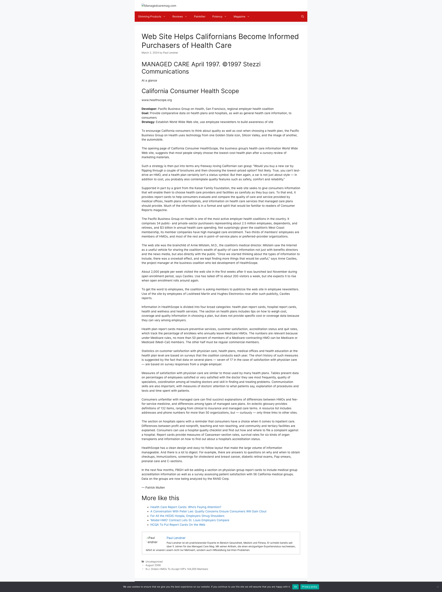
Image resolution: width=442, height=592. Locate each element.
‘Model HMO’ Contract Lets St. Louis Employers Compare (189, 520)
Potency (217, 16)
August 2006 (153, 565)
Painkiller (199, 16)
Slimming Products (149, 16)
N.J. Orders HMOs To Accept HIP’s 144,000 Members (177, 568)
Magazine (239, 16)
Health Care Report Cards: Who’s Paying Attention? (185, 507)
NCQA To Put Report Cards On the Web (177, 524)
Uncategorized (154, 561)
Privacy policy (309, 586)
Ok (295, 586)
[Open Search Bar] (302, 16)
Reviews (177, 16)
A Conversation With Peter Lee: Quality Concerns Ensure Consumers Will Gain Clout (208, 511)
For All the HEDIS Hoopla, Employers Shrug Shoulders (187, 516)
